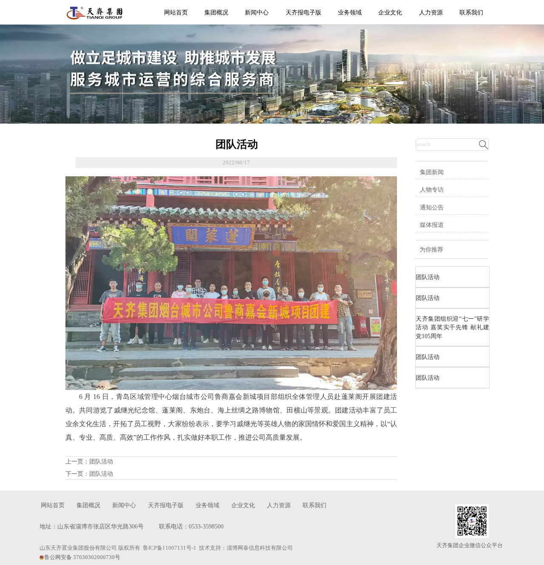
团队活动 (101, 461)
